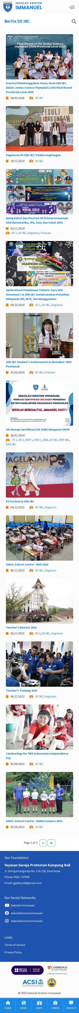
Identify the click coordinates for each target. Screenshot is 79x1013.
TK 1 (14, 440)
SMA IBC (11, 444)
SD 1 (14, 233)
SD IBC (39, 98)
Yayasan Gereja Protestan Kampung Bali (37, 865)
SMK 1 (38, 440)
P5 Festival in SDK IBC (20, 501)
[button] (72, 7)
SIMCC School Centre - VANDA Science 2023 (34, 821)
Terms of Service (14, 945)
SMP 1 (29, 440)
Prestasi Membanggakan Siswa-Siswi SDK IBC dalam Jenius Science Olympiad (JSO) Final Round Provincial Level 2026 (39, 87)
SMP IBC (64, 440)
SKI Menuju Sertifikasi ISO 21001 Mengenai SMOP (38, 429)
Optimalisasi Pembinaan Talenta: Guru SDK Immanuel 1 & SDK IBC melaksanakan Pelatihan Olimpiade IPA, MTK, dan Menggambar (37, 294)
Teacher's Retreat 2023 (21, 627)
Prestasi (46, 233)
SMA (45, 440)
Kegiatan (33, 233)
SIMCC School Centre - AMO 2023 (27, 564)
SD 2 (37, 633)
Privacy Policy (13, 952)
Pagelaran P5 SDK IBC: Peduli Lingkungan (33, 155)
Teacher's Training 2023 (21, 690)
